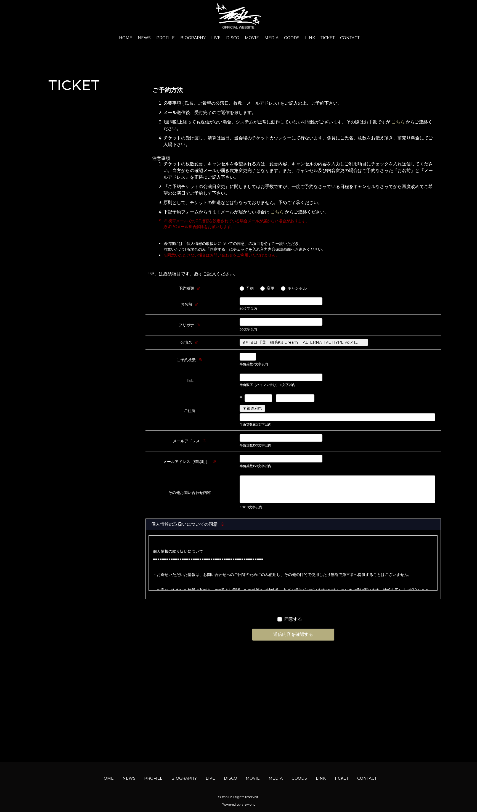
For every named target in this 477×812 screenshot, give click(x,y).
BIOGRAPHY (193, 37)
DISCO (232, 37)
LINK (310, 37)
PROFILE (165, 37)
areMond (249, 804)
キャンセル (297, 288)
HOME (125, 37)
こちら (398, 122)
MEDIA (271, 37)
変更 (270, 288)
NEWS (144, 37)
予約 (250, 288)
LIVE (216, 37)
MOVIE (252, 37)
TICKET (327, 37)
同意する (293, 619)
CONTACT (349, 37)
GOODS (292, 37)
